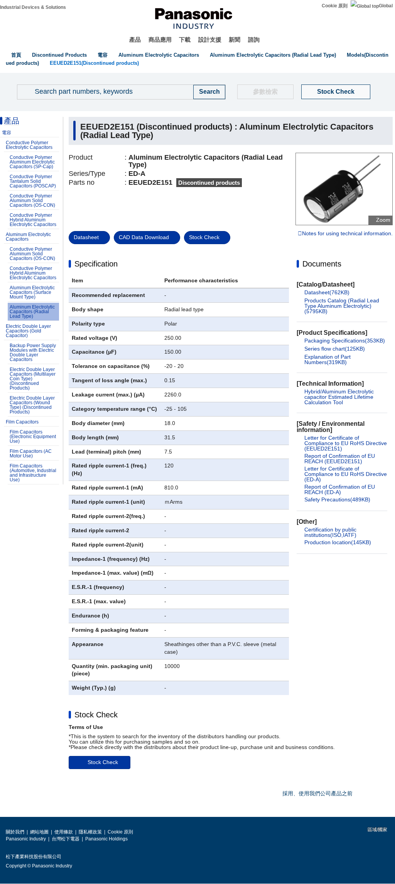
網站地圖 (39, 832)
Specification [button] (96, 264)
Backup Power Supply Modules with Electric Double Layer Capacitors (33, 352)
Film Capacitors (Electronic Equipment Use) (33, 436)
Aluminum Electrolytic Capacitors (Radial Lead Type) (273, 55)
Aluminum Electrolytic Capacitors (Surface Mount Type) (32, 292)
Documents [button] (321, 264)
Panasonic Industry (26, 839)
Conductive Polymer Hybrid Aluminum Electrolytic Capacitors (33, 220)
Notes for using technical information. (347, 233)
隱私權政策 (90, 832)
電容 (103, 55)
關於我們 (15, 832)
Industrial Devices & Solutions (33, 7)
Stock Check (335, 91)
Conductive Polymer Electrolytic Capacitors (29, 145)
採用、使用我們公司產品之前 (317, 793)
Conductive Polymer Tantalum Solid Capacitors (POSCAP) (33, 181)
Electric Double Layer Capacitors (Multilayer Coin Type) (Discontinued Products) (33, 379)
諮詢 (254, 39)
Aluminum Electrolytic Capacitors (158, 55)
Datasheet (86, 237)
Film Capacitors (22, 422)
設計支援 (209, 39)
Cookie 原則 (335, 5)
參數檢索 (265, 91)
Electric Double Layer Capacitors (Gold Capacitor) (28, 331)
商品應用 (160, 39)
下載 (185, 39)
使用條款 (63, 832)
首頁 (16, 55)
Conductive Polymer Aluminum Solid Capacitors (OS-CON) (32, 200)
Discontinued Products (59, 55)
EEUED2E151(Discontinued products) (94, 63)
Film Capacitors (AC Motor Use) (31, 454)
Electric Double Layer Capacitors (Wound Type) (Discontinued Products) (32, 405)
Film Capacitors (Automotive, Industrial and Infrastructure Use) (33, 472)
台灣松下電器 (65, 839)
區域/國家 (376, 829)
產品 (135, 39)
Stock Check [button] (96, 715)
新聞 (234, 39)
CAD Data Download (144, 237)
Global (386, 5)
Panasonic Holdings (106, 839)
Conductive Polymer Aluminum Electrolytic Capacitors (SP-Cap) (32, 162)
